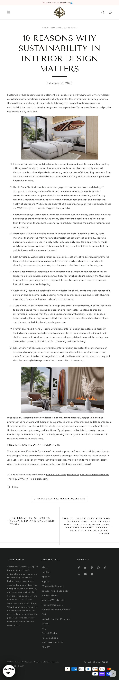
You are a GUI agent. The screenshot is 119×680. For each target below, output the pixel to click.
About (45, 567)
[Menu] (8, 12)
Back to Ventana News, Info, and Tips (61, 499)
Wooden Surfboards (53, 585)
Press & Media (49, 633)
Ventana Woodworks (53, 600)
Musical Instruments (52, 604)
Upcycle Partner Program (56, 618)
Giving (45, 623)
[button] (103, 12)
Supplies (46, 581)
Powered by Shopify (16, 666)
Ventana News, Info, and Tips (62, 28)
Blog (44, 628)
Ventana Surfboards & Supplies (28, 662)
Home (44, 28)
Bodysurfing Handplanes (55, 590)
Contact (46, 571)
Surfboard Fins (50, 595)
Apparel (46, 576)
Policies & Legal (50, 637)
